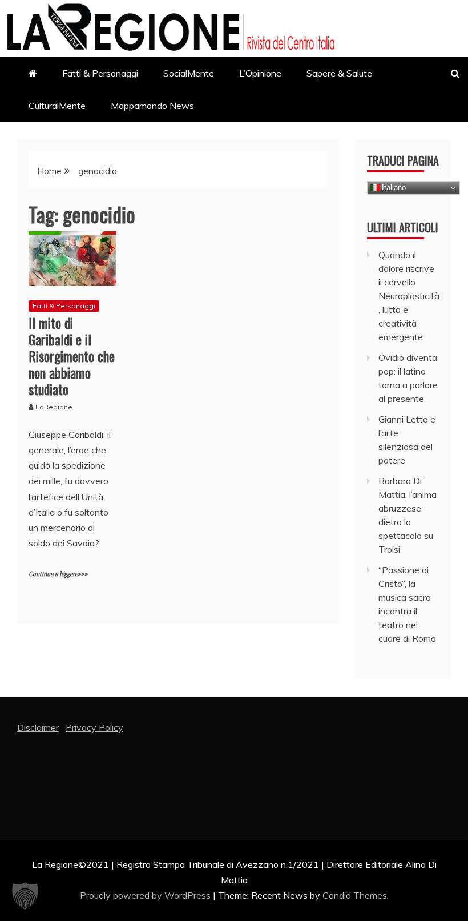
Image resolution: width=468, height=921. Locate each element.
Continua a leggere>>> (58, 574)
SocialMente (188, 73)
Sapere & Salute (339, 73)
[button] (25, 896)
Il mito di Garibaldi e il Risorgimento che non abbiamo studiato (72, 355)
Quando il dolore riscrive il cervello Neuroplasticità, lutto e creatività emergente (408, 296)
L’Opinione (260, 73)
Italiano (393, 187)
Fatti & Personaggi (100, 73)
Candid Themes (354, 895)
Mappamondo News (152, 105)
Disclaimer (38, 727)
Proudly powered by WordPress (146, 895)
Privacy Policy (94, 727)
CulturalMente (57, 105)
